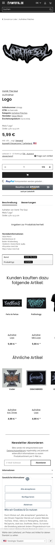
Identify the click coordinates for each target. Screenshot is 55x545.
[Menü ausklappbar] (3, 1)
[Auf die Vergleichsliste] (47, 33)
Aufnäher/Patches (19, 113)
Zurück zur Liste (10, 19)
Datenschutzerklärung (16, 451)
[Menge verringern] (5, 167)
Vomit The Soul (10, 91)
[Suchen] (50, 9)
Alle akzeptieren (28, 489)
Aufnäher (28, 262)
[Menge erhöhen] (50, 167)
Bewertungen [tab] (28, 202)
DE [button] (37, 2)
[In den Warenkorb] (4, 26)
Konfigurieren (28, 497)
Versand (19, 140)
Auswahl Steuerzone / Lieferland (17, 143)
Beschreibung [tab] (9, 202)
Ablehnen (28, 504)
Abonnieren (41, 463)
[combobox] (24, 541)
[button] (45, 3)
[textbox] (24, 541)
